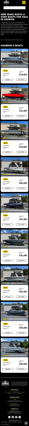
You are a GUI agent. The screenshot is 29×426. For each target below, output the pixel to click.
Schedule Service (16, 392)
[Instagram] (9, 417)
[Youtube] (13, 417)
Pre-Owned (9, 392)
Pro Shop (23, 392)
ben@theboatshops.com (17, 413)
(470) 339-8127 (10, 413)
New (5, 392)
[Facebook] (16, 417)
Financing (9, 393)
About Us (14, 393)
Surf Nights (19, 393)
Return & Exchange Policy (5, 424)
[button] (23, 2)
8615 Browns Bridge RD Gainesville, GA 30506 (14, 412)
